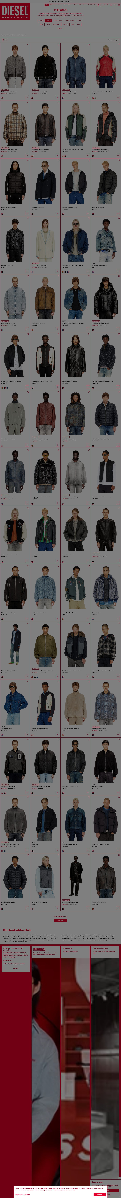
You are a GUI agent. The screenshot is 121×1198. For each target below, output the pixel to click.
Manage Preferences (46, 1190)
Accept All (99, 1194)
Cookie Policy (71, 1190)
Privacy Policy (61, 1190)
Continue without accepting (22, 1194)
